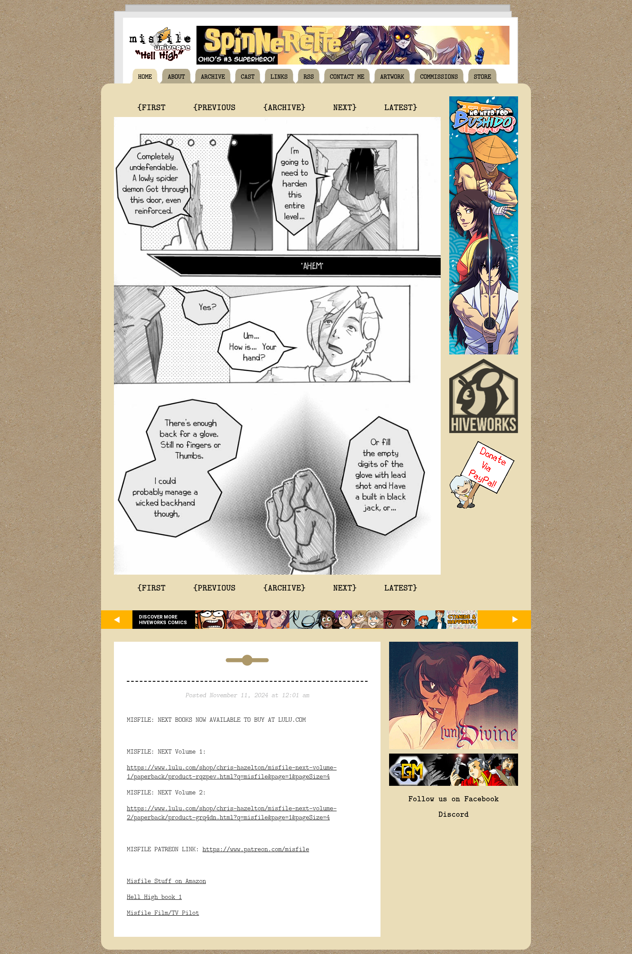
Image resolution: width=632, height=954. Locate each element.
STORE (482, 76)
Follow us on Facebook (453, 798)
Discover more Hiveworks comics (163, 619)
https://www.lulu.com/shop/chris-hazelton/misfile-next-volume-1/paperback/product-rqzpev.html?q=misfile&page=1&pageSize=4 (232, 772)
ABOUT (176, 76)
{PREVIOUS (214, 107)
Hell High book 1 (154, 896)
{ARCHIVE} (284, 107)
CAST (248, 76)
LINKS (279, 76)
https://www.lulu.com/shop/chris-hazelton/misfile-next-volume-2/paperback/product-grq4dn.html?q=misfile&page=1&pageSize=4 (232, 812)
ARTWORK (392, 76)
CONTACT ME (347, 76)
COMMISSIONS (439, 76)
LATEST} (400, 107)
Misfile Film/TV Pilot (163, 912)
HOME (145, 76)
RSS (309, 76)
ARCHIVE (213, 76)
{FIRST (151, 107)
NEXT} (345, 107)
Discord (454, 813)
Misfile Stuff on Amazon (166, 880)
